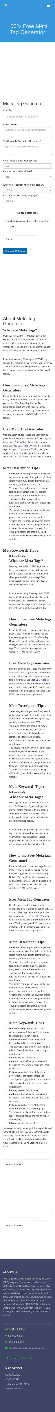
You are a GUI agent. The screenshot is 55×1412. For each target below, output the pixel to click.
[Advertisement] (27, 69)
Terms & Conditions (17, 1383)
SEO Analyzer (13, 1374)
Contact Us (12, 1379)
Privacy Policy (14, 1388)
